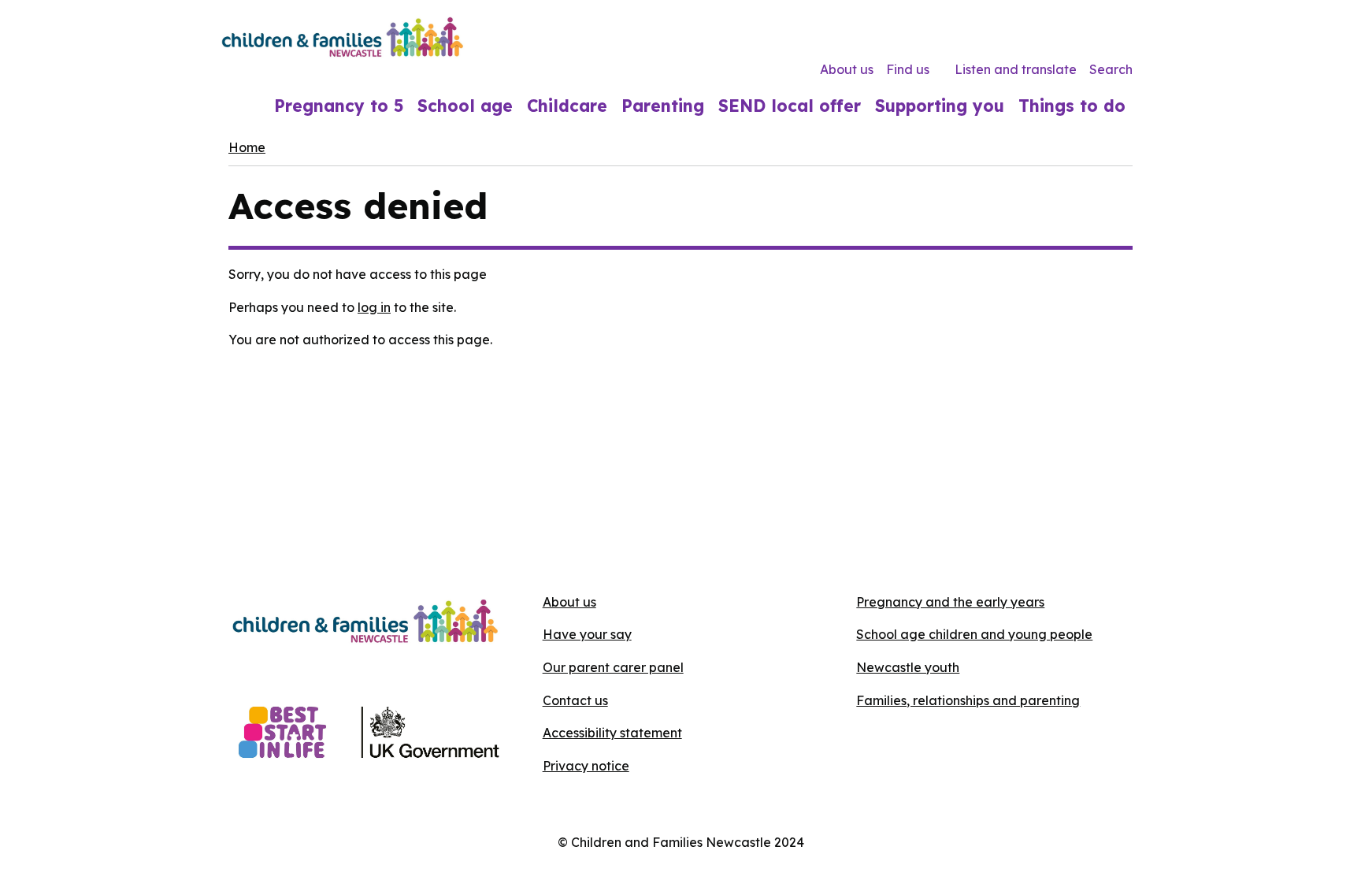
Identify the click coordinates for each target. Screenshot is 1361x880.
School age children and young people (974, 634)
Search (1111, 69)
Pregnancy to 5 (338, 105)
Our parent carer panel (613, 667)
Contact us (575, 700)
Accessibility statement (612, 733)
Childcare (567, 105)
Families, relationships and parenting (968, 700)
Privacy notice (586, 766)
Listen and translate (1016, 69)
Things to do (1072, 105)
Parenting (662, 105)
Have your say (587, 634)
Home (246, 147)
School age (465, 105)
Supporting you (939, 105)
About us (846, 69)
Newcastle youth (907, 667)
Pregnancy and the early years (950, 602)
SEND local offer (789, 105)
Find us (907, 69)
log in (374, 307)
